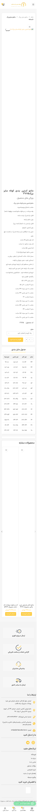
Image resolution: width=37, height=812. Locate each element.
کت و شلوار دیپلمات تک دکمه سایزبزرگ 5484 (11, 606)
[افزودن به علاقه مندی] (22, 450)
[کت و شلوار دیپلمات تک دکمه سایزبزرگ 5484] (10, 525)
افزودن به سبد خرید (15, 340)
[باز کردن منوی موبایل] (33, 4)
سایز (32, 329)
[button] (22, 24)
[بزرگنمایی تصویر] (29, 26)
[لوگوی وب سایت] (18, 4)
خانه (31, 17)
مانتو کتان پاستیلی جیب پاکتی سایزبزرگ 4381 (26, 606)
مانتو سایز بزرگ (23, 17)
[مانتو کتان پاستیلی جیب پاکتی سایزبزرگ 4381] (26, 525)
